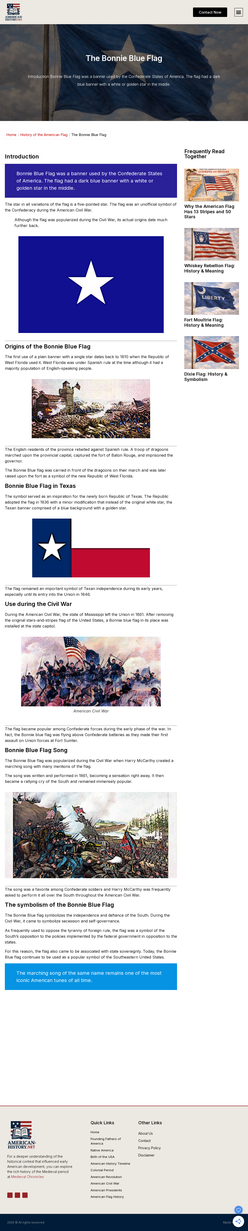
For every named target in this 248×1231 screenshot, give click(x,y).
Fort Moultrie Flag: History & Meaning (204, 322)
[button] (238, 12)
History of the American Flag (44, 134)
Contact (144, 1141)
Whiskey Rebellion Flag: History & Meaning (209, 268)
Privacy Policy (149, 1148)
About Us (145, 1133)
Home (11, 134)
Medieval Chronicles (27, 1177)
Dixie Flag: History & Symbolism (205, 376)
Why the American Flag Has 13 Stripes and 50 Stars (209, 211)
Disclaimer (146, 1155)
